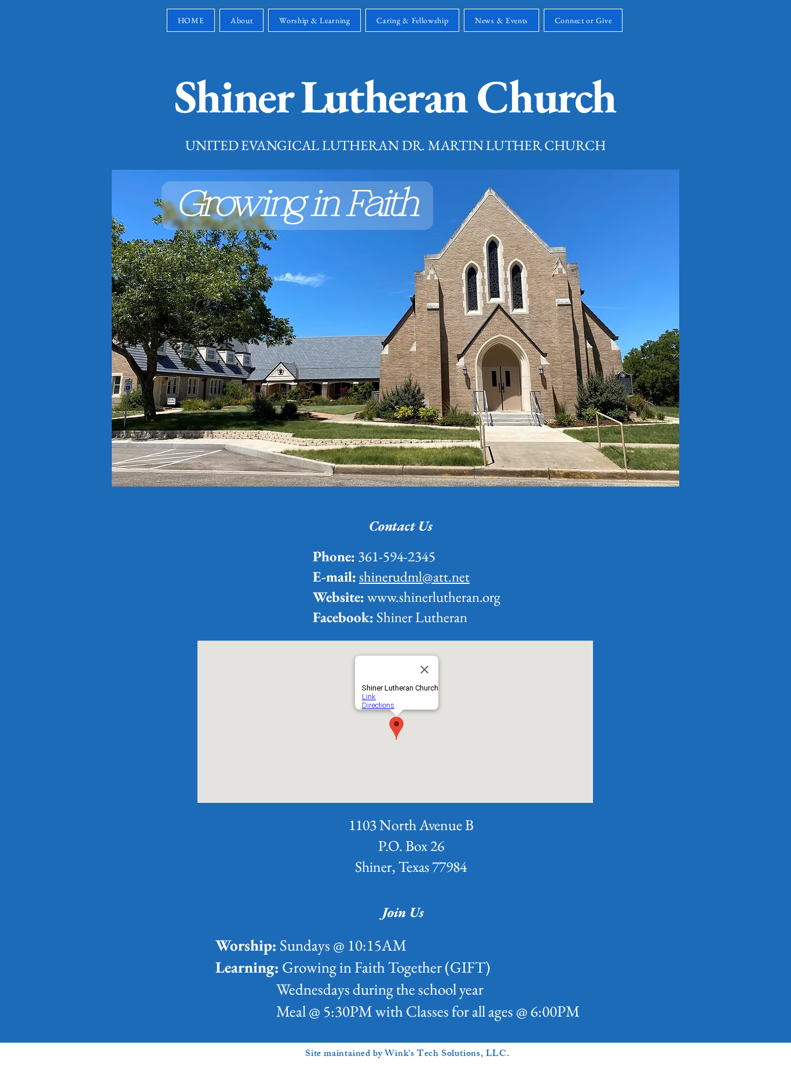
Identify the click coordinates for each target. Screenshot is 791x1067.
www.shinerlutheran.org (433, 596)
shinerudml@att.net (414, 576)
